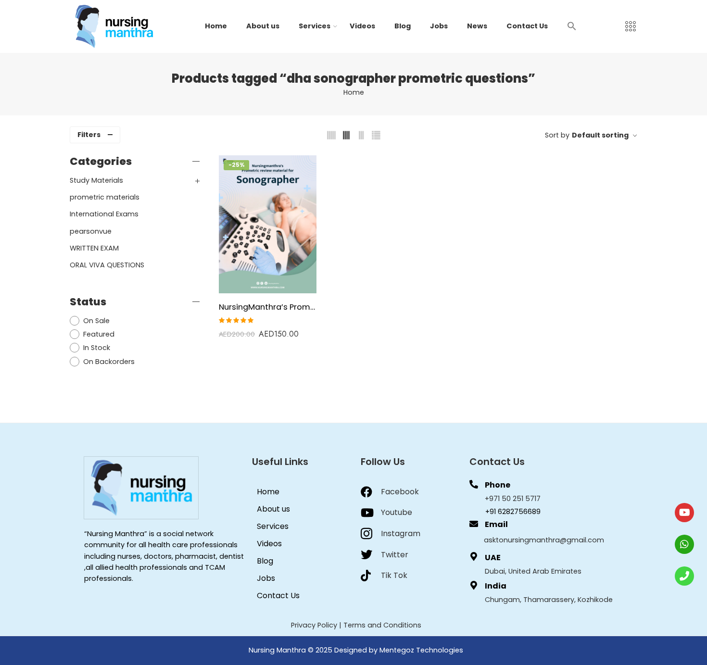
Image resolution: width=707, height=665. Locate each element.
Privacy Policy (314, 625)
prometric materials (104, 197)
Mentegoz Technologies (421, 650)
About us (262, 26)
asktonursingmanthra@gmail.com (544, 540)
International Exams (104, 214)
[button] (572, 25)
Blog (402, 26)
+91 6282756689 (513, 511)
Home (216, 26)
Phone (497, 484)
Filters (89, 134)
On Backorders (109, 361)
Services (314, 26)
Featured (98, 334)
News (477, 26)
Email (496, 524)
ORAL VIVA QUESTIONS (107, 265)
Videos (362, 26)
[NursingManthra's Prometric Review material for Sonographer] (267, 224)
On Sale (96, 321)
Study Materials (96, 180)
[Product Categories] (630, 26)
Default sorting (600, 135)
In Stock (96, 347)
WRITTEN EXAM (94, 248)
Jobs (439, 26)
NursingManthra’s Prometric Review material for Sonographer (267, 307)
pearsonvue (91, 231)
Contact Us (527, 26)
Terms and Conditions (382, 625)
